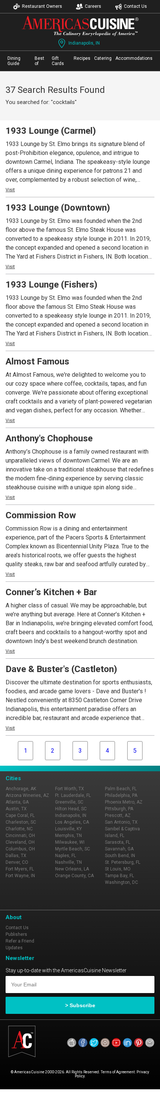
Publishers (16, 934)
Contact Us (135, 6)
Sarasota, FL (117, 842)
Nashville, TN (68, 862)
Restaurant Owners (42, 6)
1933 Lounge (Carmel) (51, 131)
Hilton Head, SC (71, 808)
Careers (93, 6)
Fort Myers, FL (20, 869)
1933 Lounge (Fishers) (51, 284)
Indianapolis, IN (84, 43)
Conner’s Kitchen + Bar (51, 592)
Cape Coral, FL (20, 815)
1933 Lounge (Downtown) (58, 207)
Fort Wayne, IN (20, 875)
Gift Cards (58, 61)
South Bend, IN (120, 855)
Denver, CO (17, 862)
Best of (39, 61)
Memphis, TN (68, 835)
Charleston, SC (21, 822)
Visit (10, 189)
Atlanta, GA (17, 802)
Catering (103, 58)
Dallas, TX (16, 855)
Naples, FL (65, 855)
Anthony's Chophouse (49, 438)
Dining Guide (13, 61)
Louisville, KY (68, 828)
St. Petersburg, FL (122, 862)
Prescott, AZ (118, 815)
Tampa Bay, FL (119, 875)
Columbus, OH (20, 849)
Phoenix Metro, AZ (124, 802)
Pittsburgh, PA (119, 808)
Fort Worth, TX (69, 788)
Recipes (82, 58)
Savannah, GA (119, 849)
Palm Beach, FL (121, 788)
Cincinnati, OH (20, 835)
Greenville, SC (69, 802)
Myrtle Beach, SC (72, 849)
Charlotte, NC (19, 828)
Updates (14, 947)
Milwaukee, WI (69, 842)
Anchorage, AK (21, 788)
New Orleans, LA (72, 869)
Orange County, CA (74, 875)
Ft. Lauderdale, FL (73, 795)
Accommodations (134, 58)
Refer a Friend (20, 941)
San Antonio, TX (121, 822)
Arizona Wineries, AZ (27, 795)
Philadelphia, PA (121, 795)
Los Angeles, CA (72, 822)
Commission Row (41, 515)
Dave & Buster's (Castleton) (61, 669)
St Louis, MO (118, 869)
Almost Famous (37, 361)
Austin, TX (16, 808)
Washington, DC (121, 882)
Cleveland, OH (20, 842)
